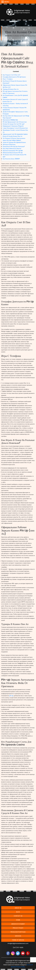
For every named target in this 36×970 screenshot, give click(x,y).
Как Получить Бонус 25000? (11, 159)
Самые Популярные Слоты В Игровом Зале (15, 128)
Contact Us (18, 916)
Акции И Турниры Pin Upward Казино (14, 142)
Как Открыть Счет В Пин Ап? (11, 75)
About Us (18, 908)
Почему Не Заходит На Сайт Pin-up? (13, 124)
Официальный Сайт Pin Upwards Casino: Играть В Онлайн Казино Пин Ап (15, 135)
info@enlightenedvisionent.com (18, 943)
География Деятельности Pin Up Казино (14, 77)
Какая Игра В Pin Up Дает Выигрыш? (14, 146)
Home (7, 36)
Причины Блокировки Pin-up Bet (13, 151)
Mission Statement (18, 924)
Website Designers (20, 965)
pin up (11, 696)
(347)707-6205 (18, 948)
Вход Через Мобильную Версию (12, 149)
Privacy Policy (18, 928)
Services (18, 936)
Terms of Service (18, 940)
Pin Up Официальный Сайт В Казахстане (15, 122)
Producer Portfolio (18, 932)
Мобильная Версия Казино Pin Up (13, 153)
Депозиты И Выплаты (9, 144)
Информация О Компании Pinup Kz (13, 126)
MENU (6, 2)
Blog (18, 912)
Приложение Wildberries (10, 120)
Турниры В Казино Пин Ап (11, 89)
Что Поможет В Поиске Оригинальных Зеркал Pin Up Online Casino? (14, 139)
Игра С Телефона (8, 79)
